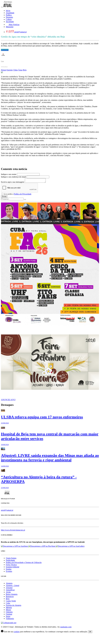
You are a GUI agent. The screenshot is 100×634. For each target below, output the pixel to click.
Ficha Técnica (11, 565)
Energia (10, 70)
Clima (15, 70)
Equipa (8, 569)
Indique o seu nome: (9, 174)
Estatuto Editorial (12, 567)
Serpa (8, 616)
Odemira (9, 612)
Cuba (8, 603)
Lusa (2, 61)
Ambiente (5, 50)
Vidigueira (10, 618)
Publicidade (10, 560)
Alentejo (9, 583)
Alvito (8, 592)
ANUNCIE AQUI (8, 400)
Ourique (9, 614)
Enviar (4, 196)
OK (90, 632)
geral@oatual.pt (20, 32)
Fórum (3, 70)
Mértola (9, 607)
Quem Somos (11, 558)
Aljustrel (9, 588)
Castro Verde (11, 601)
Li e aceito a (17, 194)
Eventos (9, 571)
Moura (8, 610)
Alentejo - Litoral (12, 585)
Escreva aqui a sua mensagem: (12, 182)
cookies (17, 632)
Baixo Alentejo (11, 594)
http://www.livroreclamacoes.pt (13, 530)
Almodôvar (10, 590)
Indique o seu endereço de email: (13, 177)
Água (20, 70)
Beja (24, 70)
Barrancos (10, 596)
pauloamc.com (65, 627)
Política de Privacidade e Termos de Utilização (24, 562)
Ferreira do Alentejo (13, 605)
